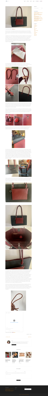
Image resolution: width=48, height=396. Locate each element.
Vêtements (35, 35)
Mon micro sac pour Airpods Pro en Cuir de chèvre (7, 360)
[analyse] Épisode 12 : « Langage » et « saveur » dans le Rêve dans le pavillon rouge (38, 20)
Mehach (20, 394)
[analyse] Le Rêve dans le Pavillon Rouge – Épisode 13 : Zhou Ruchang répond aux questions (38, 18)
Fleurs (35, 29)
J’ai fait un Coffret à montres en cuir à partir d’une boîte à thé (21, 360)
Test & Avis (28, 1)
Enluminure (35, 28)
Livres (34, 31)
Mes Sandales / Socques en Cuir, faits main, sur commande (14, 360)
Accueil (24, 1)
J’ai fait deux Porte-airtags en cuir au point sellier (28, 360)
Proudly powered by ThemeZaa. (25, 394)
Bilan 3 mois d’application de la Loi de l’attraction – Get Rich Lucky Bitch (38, 15)
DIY (34, 27)
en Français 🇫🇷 (37, 1)
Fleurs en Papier (36, 30)
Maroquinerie (35, 32)
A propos (33, 1)
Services (35, 33)
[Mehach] (7, 1)
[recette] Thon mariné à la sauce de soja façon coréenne (38, 12)
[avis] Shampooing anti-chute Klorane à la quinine (37, 16)
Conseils (31, 1)
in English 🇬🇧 (41, 1)
